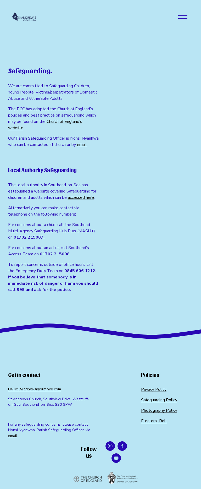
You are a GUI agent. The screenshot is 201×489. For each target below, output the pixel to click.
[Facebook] (122, 446)
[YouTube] (116, 458)
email (12, 435)
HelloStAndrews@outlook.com (34, 389)
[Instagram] (110, 446)
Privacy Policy (153, 389)
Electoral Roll (154, 421)
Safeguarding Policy (159, 400)
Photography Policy (159, 410)
